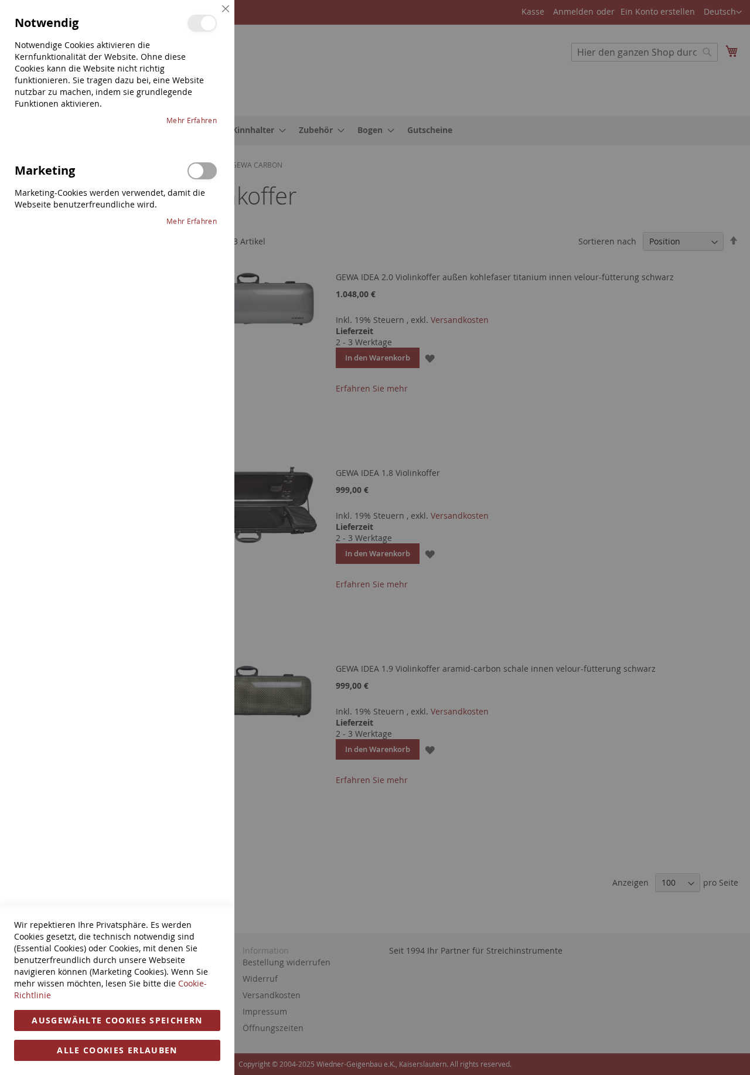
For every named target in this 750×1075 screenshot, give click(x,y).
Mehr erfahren (191, 120)
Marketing (202, 170)
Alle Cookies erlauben (117, 1050)
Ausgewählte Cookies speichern (117, 1020)
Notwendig (202, 23)
